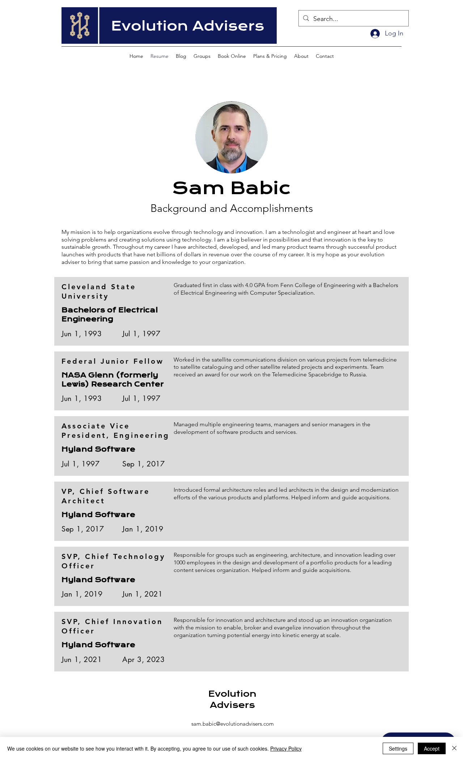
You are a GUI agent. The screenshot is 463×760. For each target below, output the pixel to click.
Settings (398, 748)
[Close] (454, 748)
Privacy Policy (286, 748)
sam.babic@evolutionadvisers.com (232, 723)
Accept (431, 748)
